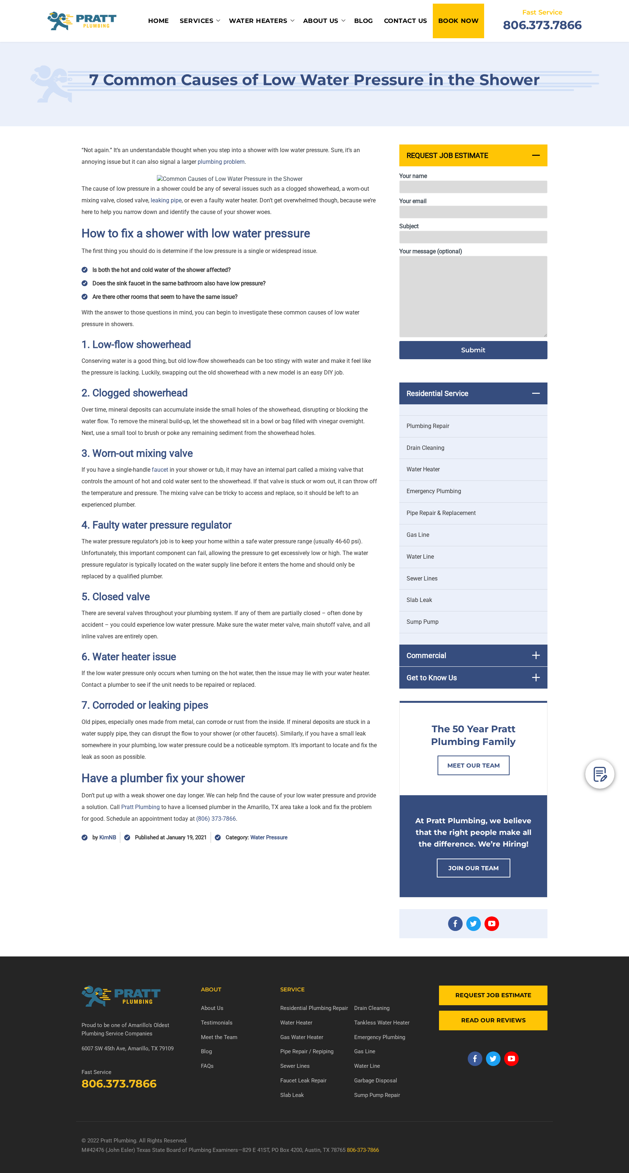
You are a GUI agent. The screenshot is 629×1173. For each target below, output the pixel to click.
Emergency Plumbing (434, 491)
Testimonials (217, 1022)
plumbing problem (221, 161)
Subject (409, 226)
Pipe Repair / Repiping (306, 1051)
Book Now (458, 20)
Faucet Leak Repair (303, 1080)
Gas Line (418, 534)
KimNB (107, 837)
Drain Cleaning (425, 447)
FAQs (207, 1066)
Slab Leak (419, 600)
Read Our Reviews (493, 1020)
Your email (413, 201)
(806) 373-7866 (216, 818)
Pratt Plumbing (140, 807)
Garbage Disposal (375, 1080)
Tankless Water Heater (382, 1022)
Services (196, 20)
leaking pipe (166, 200)
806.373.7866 (542, 25)
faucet (160, 469)
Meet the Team (219, 1037)
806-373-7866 (363, 1150)
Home (158, 20)
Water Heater (423, 469)
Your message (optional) (430, 251)
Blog (363, 20)
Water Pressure (269, 837)
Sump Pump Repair (377, 1095)
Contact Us (405, 20)
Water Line (420, 556)
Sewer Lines (422, 578)
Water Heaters (258, 20)
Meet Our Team (473, 765)
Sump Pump (423, 621)
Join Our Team (473, 868)
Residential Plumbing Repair (314, 1008)
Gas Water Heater (301, 1037)
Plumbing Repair (428, 426)
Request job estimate (493, 995)
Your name (413, 176)
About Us (321, 20)
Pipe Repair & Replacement (441, 513)
